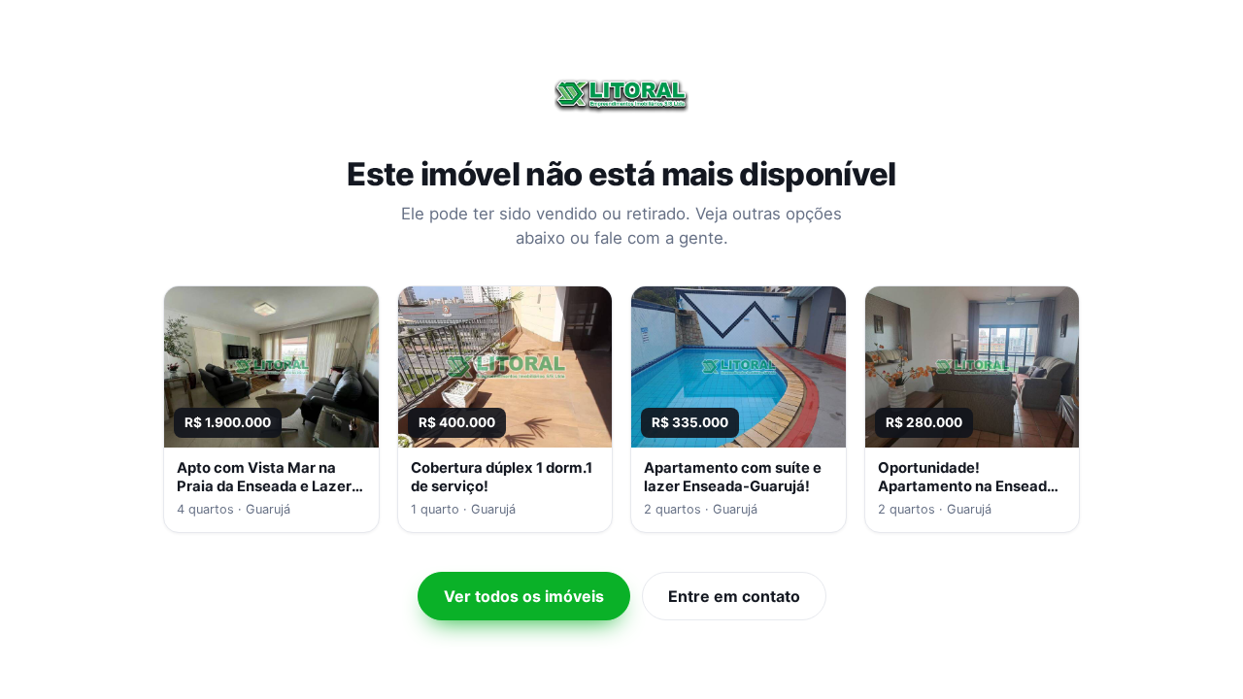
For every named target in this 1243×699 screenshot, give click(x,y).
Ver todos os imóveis (524, 596)
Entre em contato (734, 596)
